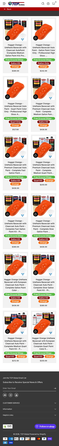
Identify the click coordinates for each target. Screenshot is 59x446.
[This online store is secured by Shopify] (7, 426)
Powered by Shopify (38, 434)
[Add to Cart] (7, 38)
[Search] (43, 3)
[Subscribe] (54, 388)
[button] (43, 3)
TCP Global (24, 434)
